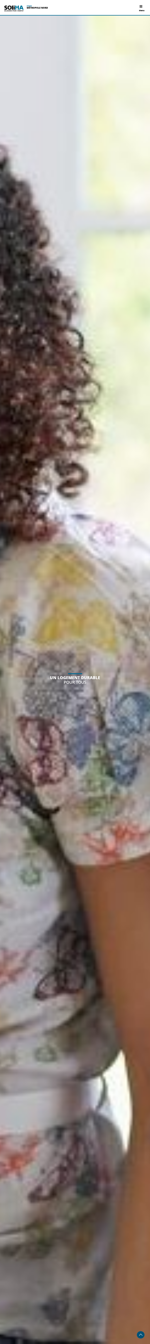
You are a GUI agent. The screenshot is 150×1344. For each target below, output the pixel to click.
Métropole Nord (37, 7)
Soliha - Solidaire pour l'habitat (14, 8)
